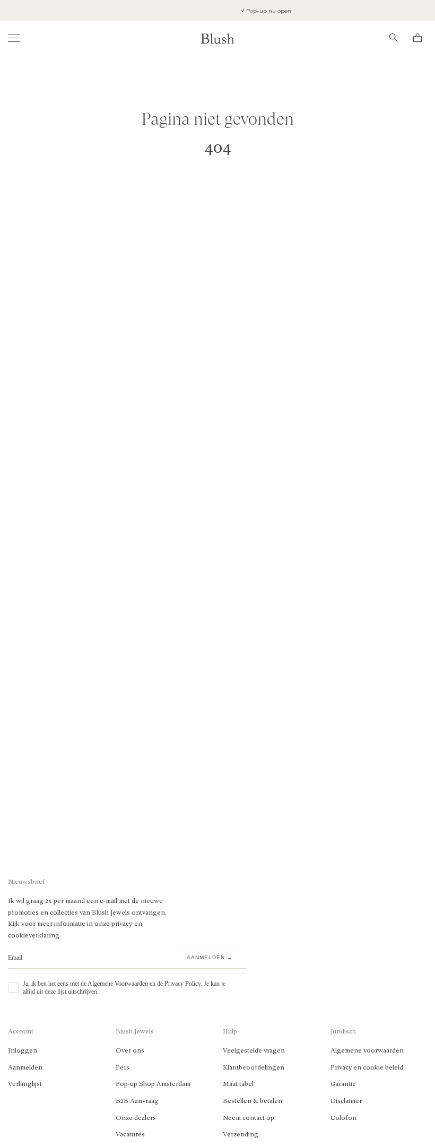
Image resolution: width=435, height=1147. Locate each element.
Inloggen (22, 1050)
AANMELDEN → (210, 957)
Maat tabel (238, 1084)
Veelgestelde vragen (254, 1050)
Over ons (130, 1050)
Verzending (240, 1134)
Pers (122, 1067)
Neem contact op (248, 1118)
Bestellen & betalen (252, 1101)
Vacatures (130, 1134)
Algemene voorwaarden (367, 1050)
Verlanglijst (25, 1084)
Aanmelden (25, 1067)
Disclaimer (346, 1101)
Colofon (343, 1118)
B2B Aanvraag (137, 1101)
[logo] (217, 38)
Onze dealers (136, 1118)
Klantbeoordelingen (253, 1067)
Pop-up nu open (257, 10)
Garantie (343, 1084)
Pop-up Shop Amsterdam (153, 1084)
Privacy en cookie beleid (366, 1067)
